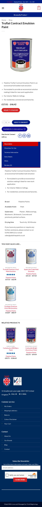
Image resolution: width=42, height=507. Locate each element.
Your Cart (7, 424)
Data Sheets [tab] (8, 157)
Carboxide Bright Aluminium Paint (31, 349)
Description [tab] (8, 144)
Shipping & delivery (10, 411)
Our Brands (8, 440)
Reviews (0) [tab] (8, 165)
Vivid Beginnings (32, 504)
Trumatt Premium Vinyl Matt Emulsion (11, 270)
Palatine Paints (11, 277)
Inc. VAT (32, 2)
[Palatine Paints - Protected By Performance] (21, 8)
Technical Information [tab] (11, 152)
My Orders (8, 406)
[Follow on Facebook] (20, 136)
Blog (5, 445)
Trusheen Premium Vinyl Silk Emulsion (10, 307)
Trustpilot (9, 2)
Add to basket (21, 122)
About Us (7, 436)
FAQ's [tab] (6, 161)
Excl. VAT (25, 2)
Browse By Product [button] (20, 15)
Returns (7, 415)
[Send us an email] (29, 136)
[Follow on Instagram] (24, 136)
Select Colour (11, 110)
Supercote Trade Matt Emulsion (31, 270)
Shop (10, 20)
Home (4, 20)
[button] (3, 8)
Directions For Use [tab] (10, 148)
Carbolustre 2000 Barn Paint (11, 349)
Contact (7, 449)
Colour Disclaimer (10, 419)
